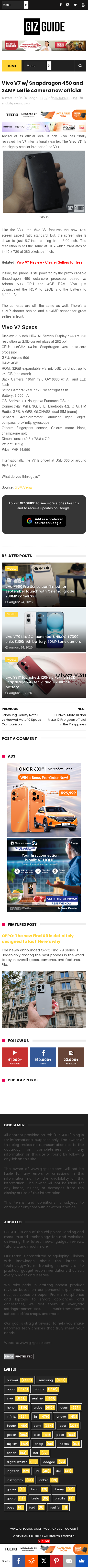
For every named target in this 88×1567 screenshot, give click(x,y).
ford (32, 1507)
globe (38, 1407)
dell (58, 1471)
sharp (39, 1444)
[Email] (69, 1561)
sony (37, 1426)
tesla (35, 1498)
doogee (49, 1462)
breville (60, 1498)
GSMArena (23, 487)
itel (35, 1453)
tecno (11, 1426)
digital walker (17, 1462)
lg (35, 1416)
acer (63, 1426)
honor (11, 1407)
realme (37, 1398)
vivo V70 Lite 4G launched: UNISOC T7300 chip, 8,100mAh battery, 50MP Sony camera (43, 639)
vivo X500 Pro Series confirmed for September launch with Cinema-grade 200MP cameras (39, 591)
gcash (11, 1435)
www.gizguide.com (25, 1529)
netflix (64, 1444)
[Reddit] (31, 1561)
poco (60, 1435)
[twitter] (75, 5)
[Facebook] (18, 1561)
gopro (11, 1498)
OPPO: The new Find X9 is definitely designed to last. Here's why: (38, 938)
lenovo (61, 1416)
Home (12, 66)
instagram (15, 1480)
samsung (45, 1380)
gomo (11, 1489)
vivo (27, 103)
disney (59, 1489)
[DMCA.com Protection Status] (19, 1358)
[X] (44, 1561)
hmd (34, 1489)
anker (43, 1480)
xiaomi (39, 1389)
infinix (11, 1416)
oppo (11, 1389)
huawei (12, 1380)
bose (10, 1507)
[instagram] (68, 5)
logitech (13, 1471)
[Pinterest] (56, 1561)
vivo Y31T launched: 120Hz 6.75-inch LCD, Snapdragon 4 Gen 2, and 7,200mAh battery (40, 682)
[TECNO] (44, 1548)
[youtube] (83, 5)
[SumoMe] (82, 1561)
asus (64, 1407)
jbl (37, 1471)
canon (11, 1453)
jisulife (55, 1507)
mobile (7, 103)
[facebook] (60, 5)
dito (37, 1435)
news (18, 103)
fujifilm (12, 1444)
